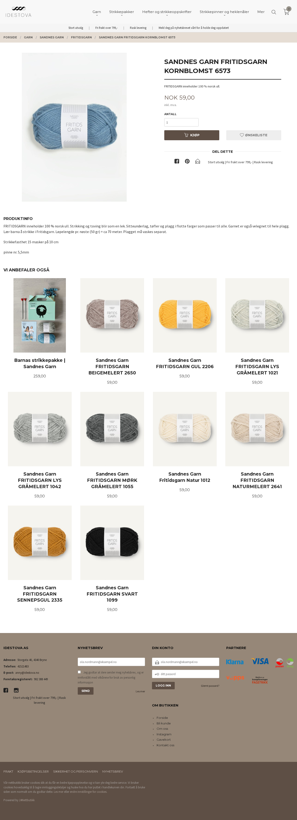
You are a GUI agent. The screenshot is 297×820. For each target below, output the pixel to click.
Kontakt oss (165, 745)
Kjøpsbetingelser (33, 771)
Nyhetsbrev (112, 771)
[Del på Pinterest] (187, 162)
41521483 (23, 666)
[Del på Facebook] (177, 162)
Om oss (162, 728)
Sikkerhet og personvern (75, 771)
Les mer (140, 691)
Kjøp (195, 135)
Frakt (8, 771)
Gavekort (164, 739)
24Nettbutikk (27, 800)
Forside (162, 718)
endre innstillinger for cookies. (88, 792)
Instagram (164, 734)
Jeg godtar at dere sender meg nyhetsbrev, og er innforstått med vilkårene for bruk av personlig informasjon (111, 677)
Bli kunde (164, 723)
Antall (170, 114)
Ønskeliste (255, 135)
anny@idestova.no (27, 673)
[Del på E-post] (198, 162)
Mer (261, 12)
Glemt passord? (210, 685)
